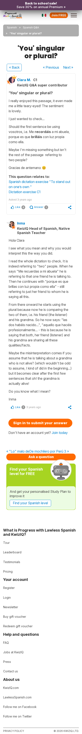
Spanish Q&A (31, 27)
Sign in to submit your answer (40, 423)
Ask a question (41, 457)
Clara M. (24, 80)
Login (7, 597)
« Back (14, 67)
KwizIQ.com (11, 688)
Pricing (8, 571)
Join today (60, 433)
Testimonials (11, 562)
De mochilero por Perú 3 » (49, 451)
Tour (6, 542)
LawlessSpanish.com (17, 697)
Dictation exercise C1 (25, 192)
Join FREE (58, 15)
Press (7, 661)
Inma (21, 223)
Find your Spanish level (30, 503)
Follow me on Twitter (17, 716)
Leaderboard (12, 552)
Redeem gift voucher (18, 626)
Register (9, 588)
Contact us (10, 671)
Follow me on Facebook (20, 707)
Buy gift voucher (14, 616)
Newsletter (10, 607)
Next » (68, 67)
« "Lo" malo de (17, 451)
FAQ (6, 642)
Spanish (12, 27)
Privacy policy (13, 731)
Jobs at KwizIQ (13, 652)
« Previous (51, 67)
